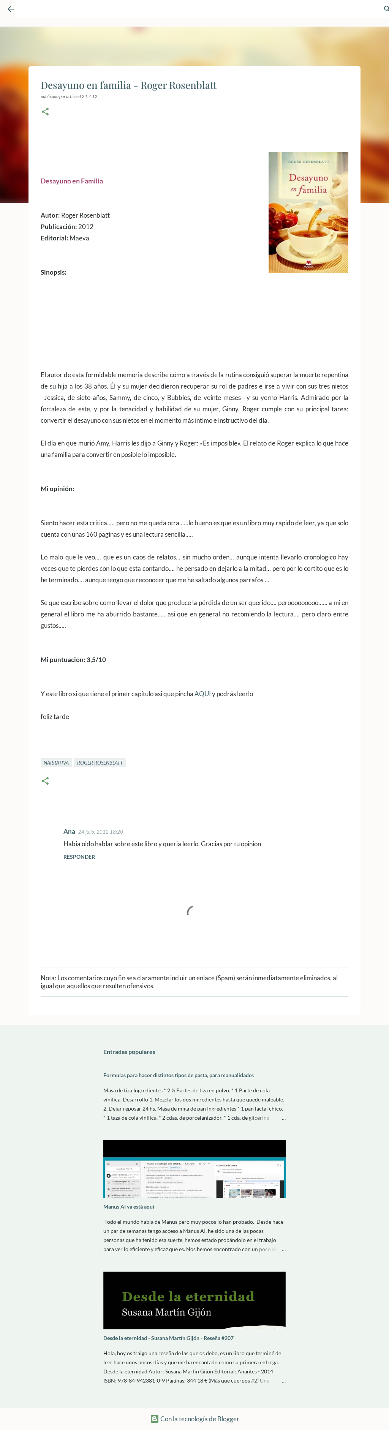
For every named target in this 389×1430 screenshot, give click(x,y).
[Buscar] (368, 13)
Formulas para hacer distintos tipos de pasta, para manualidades (178, 1075)
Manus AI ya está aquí (128, 1206)
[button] (45, 112)
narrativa (56, 763)
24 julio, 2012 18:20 (100, 832)
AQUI (202, 694)
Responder (79, 856)
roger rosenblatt (100, 763)
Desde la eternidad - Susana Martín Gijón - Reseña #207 (168, 1338)
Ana (69, 831)
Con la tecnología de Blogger (199, 1419)
